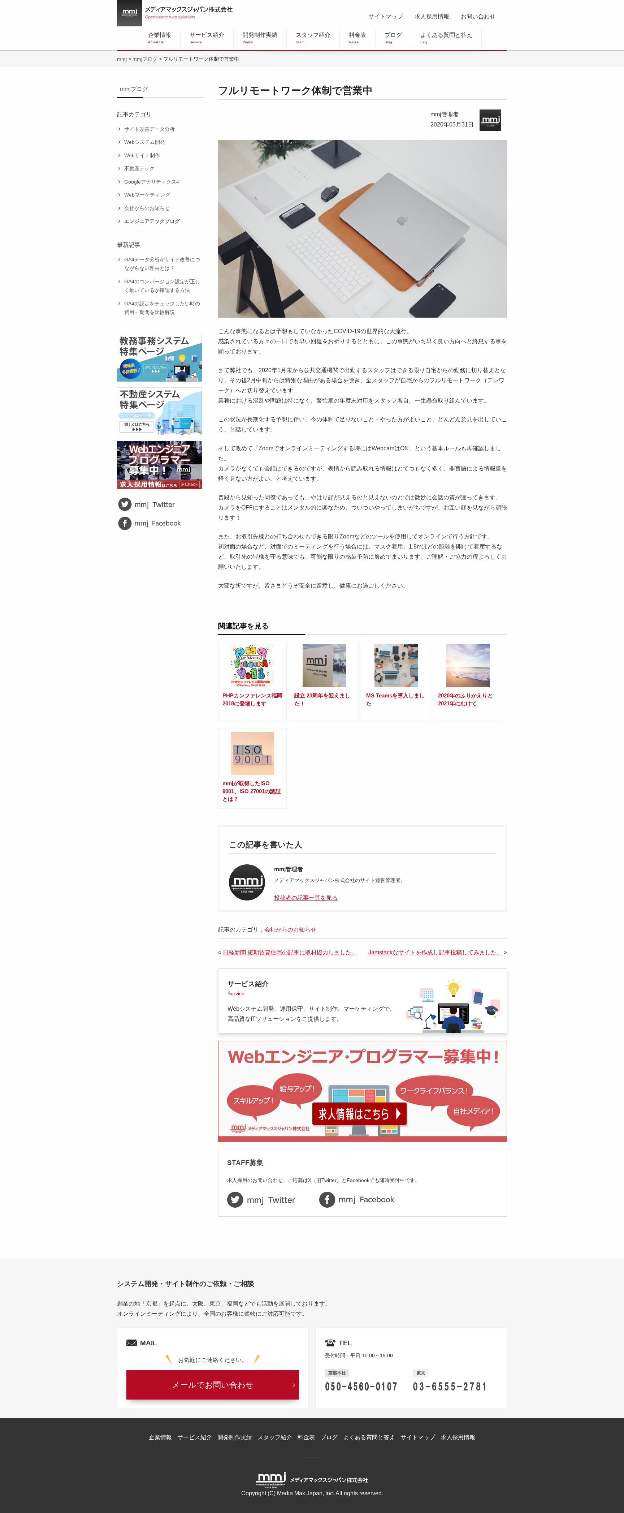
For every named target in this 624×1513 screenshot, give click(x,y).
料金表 (357, 38)
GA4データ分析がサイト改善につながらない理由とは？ (162, 264)
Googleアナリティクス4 (151, 182)
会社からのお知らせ (147, 208)
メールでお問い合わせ (213, 1384)
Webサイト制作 (142, 155)
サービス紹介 (207, 38)
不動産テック (139, 168)
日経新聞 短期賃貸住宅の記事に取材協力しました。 (290, 952)
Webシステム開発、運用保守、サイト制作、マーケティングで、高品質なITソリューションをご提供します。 (311, 1001)
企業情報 (159, 38)
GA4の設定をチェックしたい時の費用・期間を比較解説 (162, 308)
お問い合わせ (478, 16)
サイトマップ (385, 16)
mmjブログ (134, 89)
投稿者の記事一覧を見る (306, 898)
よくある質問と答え (446, 38)
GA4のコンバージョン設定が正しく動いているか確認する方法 (162, 286)
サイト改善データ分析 (149, 129)
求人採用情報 (432, 16)
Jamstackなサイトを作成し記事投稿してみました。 (435, 952)
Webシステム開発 (144, 142)
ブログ (393, 38)
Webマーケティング (147, 195)
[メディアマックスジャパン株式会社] (175, 13)
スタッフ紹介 (313, 38)
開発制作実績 (260, 38)
